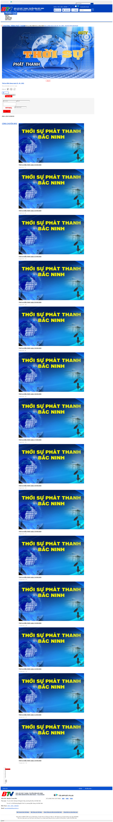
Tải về (48, 80)
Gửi (7, 111)
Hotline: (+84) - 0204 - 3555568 (60, 6)
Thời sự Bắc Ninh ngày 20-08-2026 (30, 302)
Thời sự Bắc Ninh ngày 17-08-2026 (30, 440)
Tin (76, 10)
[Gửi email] (11, 89)
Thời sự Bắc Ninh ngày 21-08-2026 (30, 256)
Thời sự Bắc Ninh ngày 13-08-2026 (30, 623)
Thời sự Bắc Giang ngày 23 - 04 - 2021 (13, 83)
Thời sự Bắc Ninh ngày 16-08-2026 (30, 485)
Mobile (80, 788)
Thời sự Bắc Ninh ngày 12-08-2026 (30, 669)
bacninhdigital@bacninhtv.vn (12, 808)
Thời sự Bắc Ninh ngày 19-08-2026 (30, 348)
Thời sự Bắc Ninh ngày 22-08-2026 (30, 210)
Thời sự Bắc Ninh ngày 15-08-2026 (30, 531)
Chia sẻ (6, 93)
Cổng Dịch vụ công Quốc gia (70, 812)
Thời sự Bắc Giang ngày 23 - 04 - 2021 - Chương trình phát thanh (61, 25)
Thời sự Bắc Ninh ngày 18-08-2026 (30, 394)
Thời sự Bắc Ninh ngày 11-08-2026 (30, 715)
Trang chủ (5, 788)
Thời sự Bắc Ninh (30, 25)
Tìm (92, 3)
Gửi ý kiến (8, 96)
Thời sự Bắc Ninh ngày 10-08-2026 (30, 760)
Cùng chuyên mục (9, 123)
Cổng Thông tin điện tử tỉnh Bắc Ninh (53, 812)
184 (6, 781)
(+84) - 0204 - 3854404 (13, 805)
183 (6, 780)
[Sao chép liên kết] (14, 89)
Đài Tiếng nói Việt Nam (36, 812)
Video (67, 10)
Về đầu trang (88, 788)
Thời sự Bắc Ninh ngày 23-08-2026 (30, 165)
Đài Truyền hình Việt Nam (23, 812)
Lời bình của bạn (10, 95)
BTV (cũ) (58, 10)
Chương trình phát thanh (14, 26)
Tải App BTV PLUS (17, 2)
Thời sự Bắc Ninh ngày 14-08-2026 (30, 577)
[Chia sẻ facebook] (7, 89)
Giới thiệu (8, 19)
